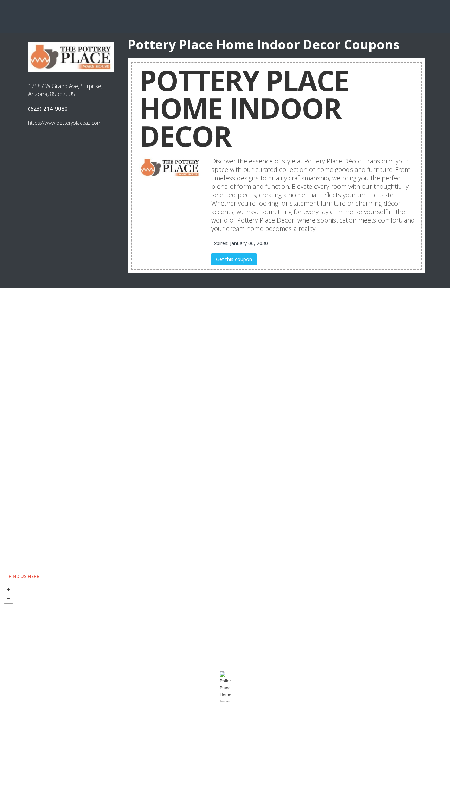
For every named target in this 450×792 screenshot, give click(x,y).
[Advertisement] (225, 16)
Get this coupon (234, 259)
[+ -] (225, 686)
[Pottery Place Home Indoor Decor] (225, 686)
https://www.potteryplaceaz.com (65, 123)
